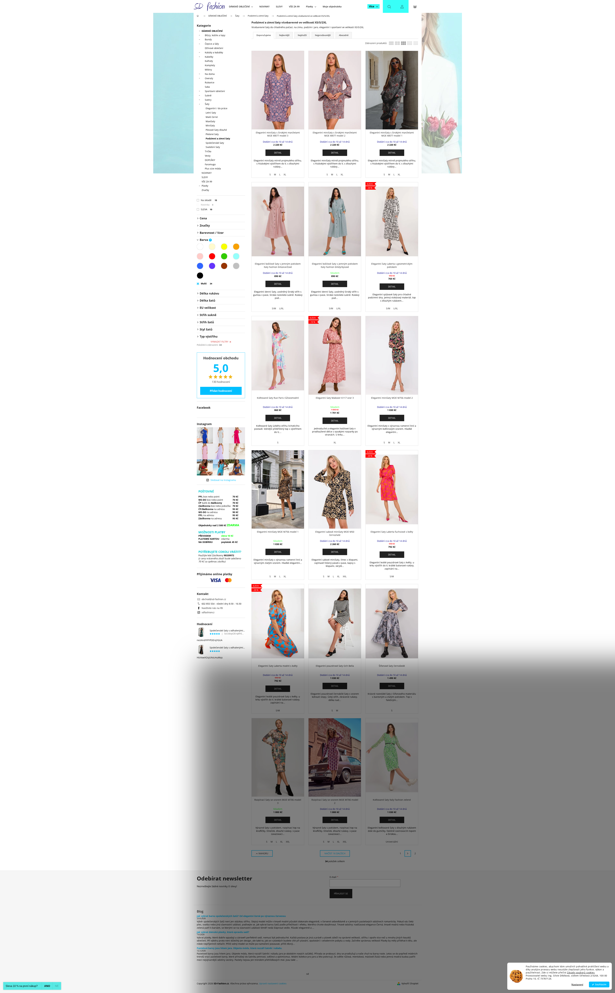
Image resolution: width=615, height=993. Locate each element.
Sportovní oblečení (215, 91)
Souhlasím (600, 984)
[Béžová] (212, 246)
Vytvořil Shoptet (409, 983)
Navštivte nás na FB (212, 608)
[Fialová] (212, 266)
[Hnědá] (224, 266)
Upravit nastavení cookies (273, 983)
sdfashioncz (208, 612)
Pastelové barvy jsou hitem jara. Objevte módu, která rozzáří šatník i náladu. (239, 948)
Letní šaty (211, 112)
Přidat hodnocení (221, 391)
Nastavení (577, 984)
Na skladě (209, 200)
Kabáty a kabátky (214, 52)
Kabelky (209, 56)
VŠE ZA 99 (207, 181)
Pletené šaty (212, 134)
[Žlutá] (224, 246)
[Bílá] (200, 246)
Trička (208, 151)
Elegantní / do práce (216, 108)
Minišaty (210, 125)
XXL (344, 576)
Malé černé (212, 117)
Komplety (210, 65)
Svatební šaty (213, 147)
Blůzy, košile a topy (215, 35)
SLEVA (206, 209)
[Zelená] (224, 256)
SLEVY (205, 177)
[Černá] (200, 275)
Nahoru (263, 853)
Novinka (207, 204)
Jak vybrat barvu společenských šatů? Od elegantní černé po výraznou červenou (241, 916)
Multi (206, 283)
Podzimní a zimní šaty (218, 138)
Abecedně (343, 35)
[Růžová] (200, 256)
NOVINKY (207, 172)
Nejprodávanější (323, 35)
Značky (205, 190)
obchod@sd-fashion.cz (214, 599)
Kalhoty (209, 60)
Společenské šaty (215, 142)
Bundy (208, 39)
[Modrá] (200, 266)
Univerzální (392, 841)
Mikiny (208, 69)
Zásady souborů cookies (581, 972)
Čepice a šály (212, 43)
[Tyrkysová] (236, 256)
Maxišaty (210, 121)
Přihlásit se (341, 893)
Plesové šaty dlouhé (216, 129)
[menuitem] (241, 6)
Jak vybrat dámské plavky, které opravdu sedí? (223, 932)
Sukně (208, 95)
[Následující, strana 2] (408, 853)
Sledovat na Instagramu (223, 480)
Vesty (207, 155)
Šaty (207, 103)
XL (285, 174)
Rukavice (209, 82)
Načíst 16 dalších (334, 853)
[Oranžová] (236, 246)
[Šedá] (236, 266)
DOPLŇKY (210, 160)
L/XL (281, 308)
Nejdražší (302, 35)
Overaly (209, 78)
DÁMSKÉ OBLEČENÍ (212, 30)
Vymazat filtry (219, 341)
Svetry (208, 99)
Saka (207, 86)
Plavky (205, 185)
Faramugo (210, 164)
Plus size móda (213, 168)
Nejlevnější (284, 35)
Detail (278, 152)
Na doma (210, 73)
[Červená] (212, 256)
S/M (274, 308)
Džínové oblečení (214, 48)
